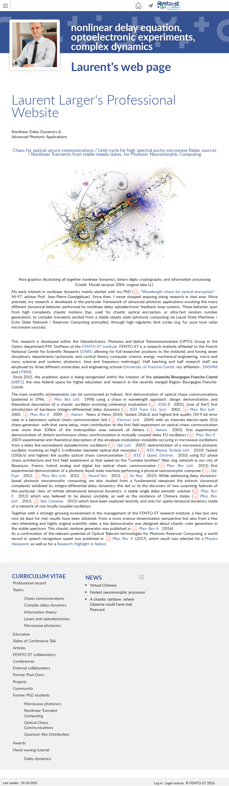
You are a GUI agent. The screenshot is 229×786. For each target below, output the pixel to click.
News (150, 5)
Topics (18, 589)
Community (23, 688)
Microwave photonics (42, 625)
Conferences (23, 661)
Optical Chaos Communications (38, 725)
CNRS (87, 351)
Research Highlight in (81, 543)
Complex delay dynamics (45, 605)
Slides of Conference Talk (34, 640)
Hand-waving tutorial (31, 749)
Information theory (40, 612)
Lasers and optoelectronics (47, 618)
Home (138, 5)
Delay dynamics (37, 758)
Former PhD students (31, 695)
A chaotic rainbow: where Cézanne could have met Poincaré (112, 604)
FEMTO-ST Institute (99, 346)
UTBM (24, 371)
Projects (20, 681)
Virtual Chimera (103, 585)
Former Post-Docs (28, 674)
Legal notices (174, 783)
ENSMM (210, 366)
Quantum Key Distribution (46, 734)
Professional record (29, 583)
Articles (19, 647)
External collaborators (31, 668)
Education (21, 634)
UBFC (18, 381)
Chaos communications (44, 598)
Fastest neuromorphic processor (117, 592)
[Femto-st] (169, 5)
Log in (158, 783)
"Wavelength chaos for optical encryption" (177, 291)
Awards (19, 742)
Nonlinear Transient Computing (40, 713)
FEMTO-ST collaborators (34, 654)
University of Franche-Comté (149, 366)
